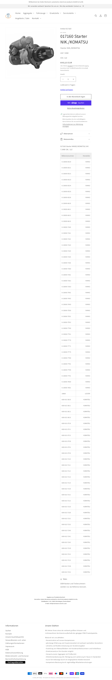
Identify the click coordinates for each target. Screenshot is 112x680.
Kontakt (8, 634)
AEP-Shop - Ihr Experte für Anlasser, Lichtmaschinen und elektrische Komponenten (58, 677)
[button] (28, 13)
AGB (7, 649)
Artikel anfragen (66, 90)
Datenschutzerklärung (14, 653)
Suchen (8, 630)
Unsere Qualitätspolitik (14, 637)
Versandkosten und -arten (15, 640)
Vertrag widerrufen (15, 662)
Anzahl (62, 74)
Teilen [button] (65, 579)
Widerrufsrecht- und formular (17, 656)
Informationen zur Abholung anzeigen (73, 125)
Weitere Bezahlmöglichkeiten (76, 108)
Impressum (9, 646)
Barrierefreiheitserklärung (15, 659)
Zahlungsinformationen (14, 643)
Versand (70, 66)
